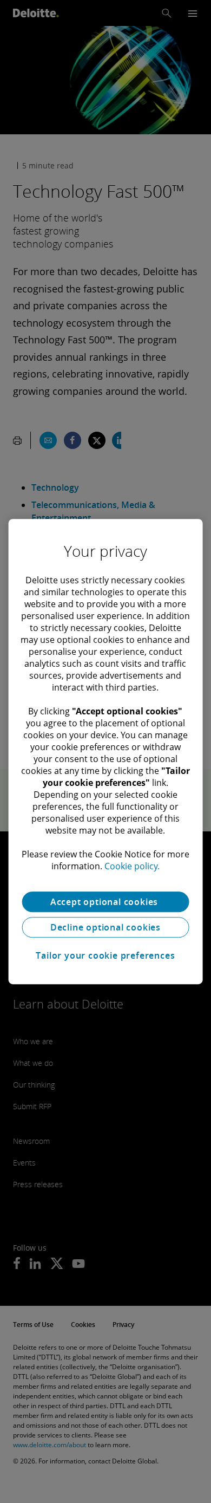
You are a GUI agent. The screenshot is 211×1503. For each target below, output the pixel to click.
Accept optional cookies (105, 902)
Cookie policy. (132, 866)
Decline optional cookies (105, 927)
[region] (106, 752)
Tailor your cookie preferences (105, 955)
